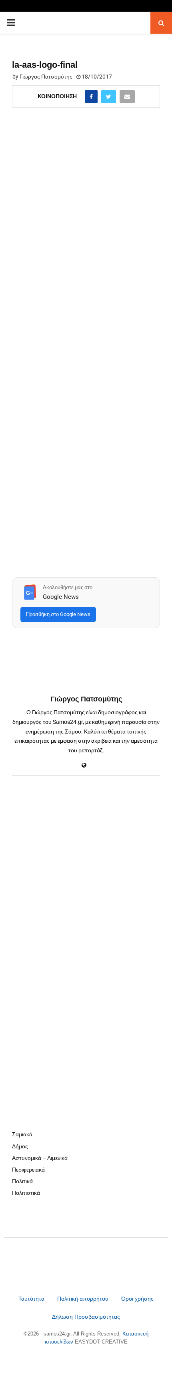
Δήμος (20, 1146)
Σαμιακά (22, 1134)
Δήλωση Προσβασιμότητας (86, 1316)
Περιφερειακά (28, 1169)
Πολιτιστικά (26, 1193)
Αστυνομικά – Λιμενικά (40, 1158)
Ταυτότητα (32, 1298)
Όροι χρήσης (137, 1298)
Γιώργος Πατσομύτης (46, 76)
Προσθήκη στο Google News (58, 614)
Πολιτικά (22, 1181)
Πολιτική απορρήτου (82, 1298)
